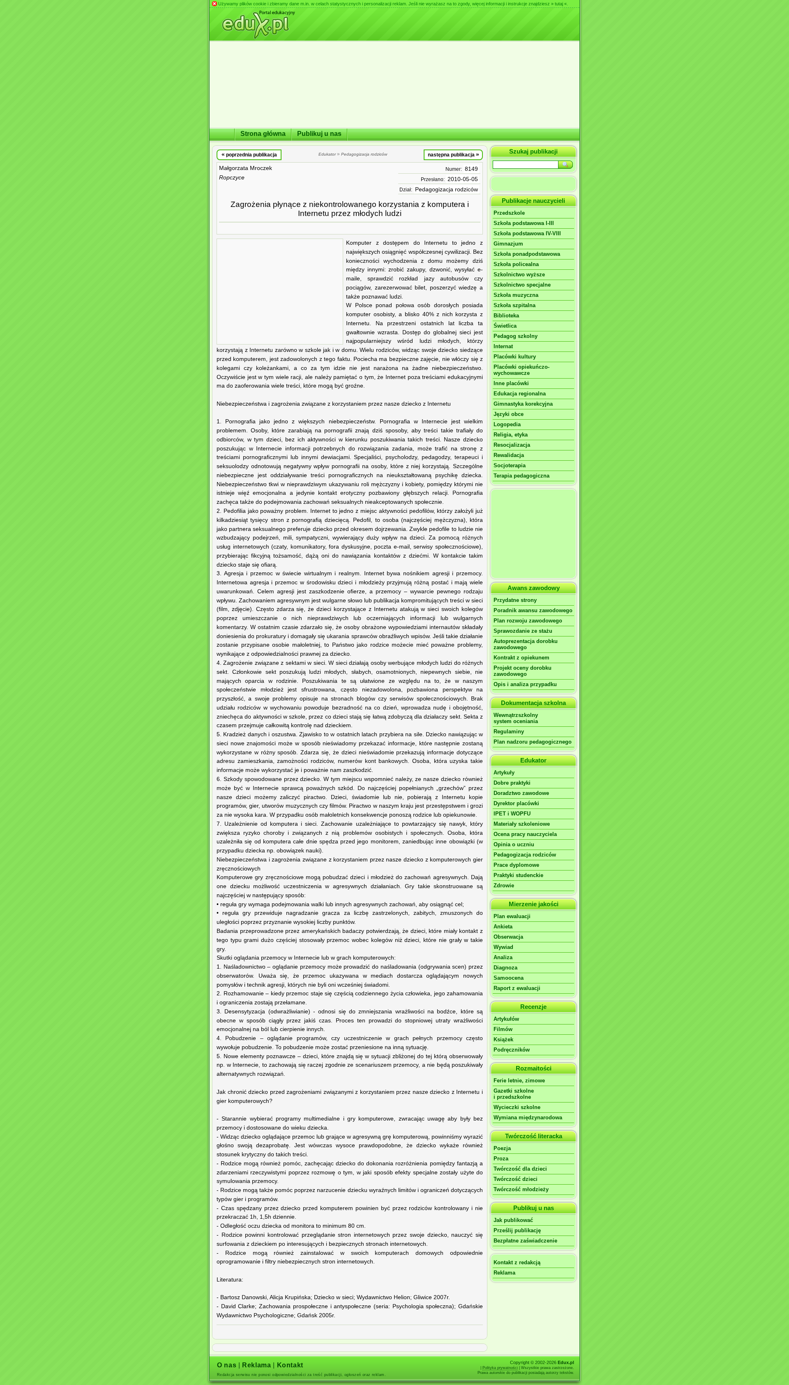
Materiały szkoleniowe (522, 824)
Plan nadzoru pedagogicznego (533, 742)
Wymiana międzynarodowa (528, 1117)
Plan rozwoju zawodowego (528, 621)
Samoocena (509, 978)
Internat (503, 346)
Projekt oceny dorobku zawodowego (522, 671)
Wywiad (503, 947)
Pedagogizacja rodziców (446, 189)
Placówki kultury (515, 357)
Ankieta (503, 926)
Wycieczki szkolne (517, 1107)
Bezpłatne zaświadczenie (525, 1241)
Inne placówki (511, 383)
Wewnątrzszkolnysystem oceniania (516, 718)
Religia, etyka (511, 435)
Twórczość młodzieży (521, 1189)
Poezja (502, 1148)
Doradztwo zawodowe (521, 793)
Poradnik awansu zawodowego (533, 610)
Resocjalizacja (512, 445)
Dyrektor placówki (516, 803)
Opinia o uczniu (514, 844)
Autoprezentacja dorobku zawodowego (526, 644)
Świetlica (505, 326)
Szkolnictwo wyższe (519, 274)
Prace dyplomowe (516, 865)
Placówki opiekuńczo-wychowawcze (521, 370)
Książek (503, 1039)
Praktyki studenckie (518, 875)
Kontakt (290, 1365)
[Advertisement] (279, 291)
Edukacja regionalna (520, 393)
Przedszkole (509, 213)
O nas (226, 1365)
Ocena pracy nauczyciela (525, 834)
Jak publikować (513, 1220)
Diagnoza (505, 968)
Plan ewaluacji (512, 916)
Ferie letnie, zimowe (519, 1080)
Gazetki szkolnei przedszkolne (514, 1094)
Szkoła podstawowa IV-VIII (527, 233)
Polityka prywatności (500, 1368)
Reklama (504, 1273)
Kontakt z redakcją (517, 1262)
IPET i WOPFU (512, 814)
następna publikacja (453, 154)
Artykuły (504, 772)
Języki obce (509, 414)
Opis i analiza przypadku (525, 684)
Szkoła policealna (516, 264)
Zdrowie (504, 885)
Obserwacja (508, 937)
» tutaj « (559, 3)
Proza (501, 1158)
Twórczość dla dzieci (520, 1169)
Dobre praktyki (512, 783)
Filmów (503, 1029)
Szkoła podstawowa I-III (524, 223)
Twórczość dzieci (516, 1179)
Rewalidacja (509, 455)
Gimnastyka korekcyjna (523, 404)
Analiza (503, 957)
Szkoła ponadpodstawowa (527, 254)
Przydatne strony (515, 600)
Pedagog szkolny (516, 336)
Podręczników (512, 1050)
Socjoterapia (510, 465)
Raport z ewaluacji (517, 988)
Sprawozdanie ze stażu (523, 631)
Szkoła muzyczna (516, 295)
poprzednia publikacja (249, 154)
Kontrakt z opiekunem (521, 658)
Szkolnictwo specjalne (522, 285)
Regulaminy (509, 731)
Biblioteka (506, 315)
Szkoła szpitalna (514, 305)
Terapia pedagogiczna (521, 476)
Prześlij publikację (517, 1230)
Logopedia (507, 424)
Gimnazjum (508, 244)
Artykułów (506, 1019)
